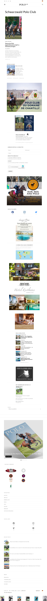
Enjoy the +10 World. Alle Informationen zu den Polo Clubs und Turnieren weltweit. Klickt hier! (24, 247)
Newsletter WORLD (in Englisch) (15, 157)
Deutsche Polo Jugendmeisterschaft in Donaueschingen (12, 45)
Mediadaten (6, 577)
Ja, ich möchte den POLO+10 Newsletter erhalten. (18, 162)
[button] (7, 59)
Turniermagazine (7, 579)
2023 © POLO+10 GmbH (15, 590)
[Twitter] (8, 1)
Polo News (9, 41)
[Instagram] (6, 1)
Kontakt (5, 495)
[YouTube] (10, 1)
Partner (5, 506)
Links (5, 504)
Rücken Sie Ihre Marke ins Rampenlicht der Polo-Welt (23, 454)
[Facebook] (5, 1)
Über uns (5, 497)
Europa (6, 41)
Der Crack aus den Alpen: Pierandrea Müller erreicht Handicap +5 (21, 553)
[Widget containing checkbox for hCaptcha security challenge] (16, 167)
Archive (9, 407)
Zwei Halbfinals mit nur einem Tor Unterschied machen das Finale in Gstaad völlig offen (26, 547)
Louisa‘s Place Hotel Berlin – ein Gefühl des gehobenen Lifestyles (27, 348)
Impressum (6, 508)
